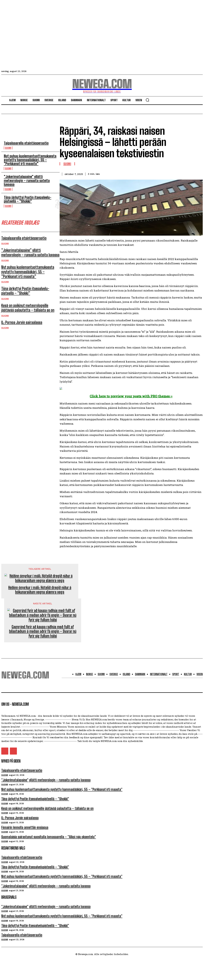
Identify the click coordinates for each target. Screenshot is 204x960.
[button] (147, 100)
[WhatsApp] (185, 173)
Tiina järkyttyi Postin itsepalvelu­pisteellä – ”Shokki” (27, 199)
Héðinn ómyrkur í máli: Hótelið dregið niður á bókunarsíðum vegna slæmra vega (39, 589)
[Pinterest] (174, 173)
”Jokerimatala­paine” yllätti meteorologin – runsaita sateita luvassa (27, 180)
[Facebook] (151, 173)
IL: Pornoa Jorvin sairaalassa (21, 322)
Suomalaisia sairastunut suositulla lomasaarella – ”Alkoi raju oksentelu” (48, 837)
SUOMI (8, 147)
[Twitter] (162, 173)
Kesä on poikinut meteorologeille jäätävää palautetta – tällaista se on (27, 307)
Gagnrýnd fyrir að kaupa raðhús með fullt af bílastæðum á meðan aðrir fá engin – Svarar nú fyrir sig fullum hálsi (42, 631)
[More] (197, 173)
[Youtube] (13, 751)
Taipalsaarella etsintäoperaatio (26, 143)
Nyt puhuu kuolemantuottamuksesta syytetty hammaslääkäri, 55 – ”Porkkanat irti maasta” (30, 160)
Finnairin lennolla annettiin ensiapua (24, 827)
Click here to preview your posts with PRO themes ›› (131, 396)
